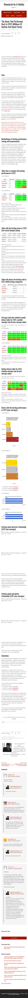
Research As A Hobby (14, 4)
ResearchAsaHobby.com (14, 993)
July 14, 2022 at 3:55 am (15, 788)
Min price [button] (24, 233)
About (7, 15)
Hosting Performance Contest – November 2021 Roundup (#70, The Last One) (20, 764)
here (16, 132)
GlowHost (4, 187)
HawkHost (4, 185)
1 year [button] (10, 233)
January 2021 (7, 110)
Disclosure (22, 993)
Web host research (8, 12)
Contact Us (13, 994)
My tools (12, 15)
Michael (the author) (13, 29)
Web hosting (12, 736)
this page (18, 917)
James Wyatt (11, 802)
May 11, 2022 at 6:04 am (16, 818)
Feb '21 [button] (14, 331)
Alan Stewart (11, 839)
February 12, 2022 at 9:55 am (17, 893)
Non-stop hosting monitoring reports (12, 960)
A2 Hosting (4, 181)
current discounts (19, 266)
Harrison (10, 774)
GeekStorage (4, 183)
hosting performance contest (13, 738)
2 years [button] (14, 233)
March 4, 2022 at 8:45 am (16, 852)
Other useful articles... (6, 983)
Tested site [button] (11, 179)
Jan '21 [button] (9, 331)
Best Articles (19, 15)
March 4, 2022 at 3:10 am (14, 840)
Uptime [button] (24, 179)
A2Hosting (4, 235)
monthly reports (17, 56)
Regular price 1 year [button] (12, 284)
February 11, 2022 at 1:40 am (15, 868)
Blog (23, 12)
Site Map (17, 994)
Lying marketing (17, 12)
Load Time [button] (18, 179)
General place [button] (21, 284)
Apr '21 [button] (22, 331)
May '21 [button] (25, 381)
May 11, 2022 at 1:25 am (14, 804)
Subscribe (14, 938)
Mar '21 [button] (18, 331)
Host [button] (5, 179)
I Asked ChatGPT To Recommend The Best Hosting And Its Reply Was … (7, 764)
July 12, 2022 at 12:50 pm (14, 776)
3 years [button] (19, 233)
